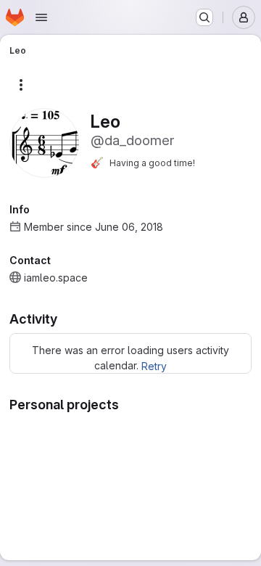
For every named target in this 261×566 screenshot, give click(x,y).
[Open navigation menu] (41, 17)
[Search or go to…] (204, 17)
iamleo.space (56, 277)
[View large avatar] (44, 142)
